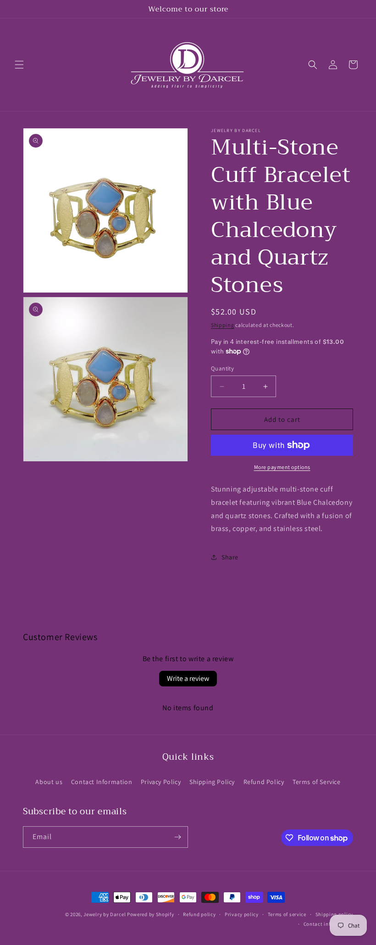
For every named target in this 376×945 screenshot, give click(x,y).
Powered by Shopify (150, 914)
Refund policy (199, 914)
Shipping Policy (212, 782)
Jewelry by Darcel (104, 914)
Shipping (222, 324)
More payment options (282, 467)
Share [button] (229, 557)
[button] (19, 65)
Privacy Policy (161, 782)
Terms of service (287, 914)
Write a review (188, 678)
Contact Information (101, 782)
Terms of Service (317, 782)
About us (48, 782)
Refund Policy (263, 782)
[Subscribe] (177, 837)
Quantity (222, 368)
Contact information (328, 924)
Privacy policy (242, 914)
